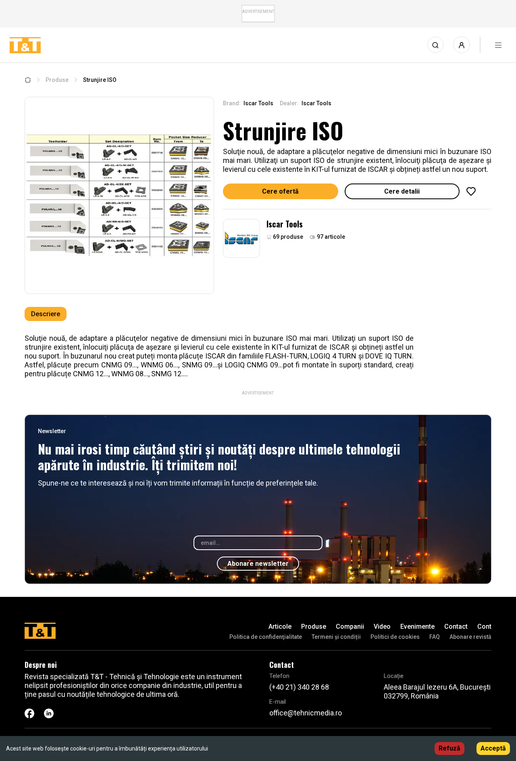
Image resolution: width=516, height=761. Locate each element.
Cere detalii (402, 191)
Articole (279, 626)
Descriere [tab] (45, 314)
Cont (484, 626)
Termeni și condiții (336, 637)
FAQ (434, 637)
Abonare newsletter (258, 563)
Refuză (449, 748)
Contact (456, 626)
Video (382, 626)
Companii (350, 626)
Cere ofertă (280, 191)
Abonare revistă (470, 637)
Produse (57, 80)
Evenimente (417, 626)
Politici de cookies (395, 637)
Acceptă (493, 748)
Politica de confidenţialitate (265, 637)
